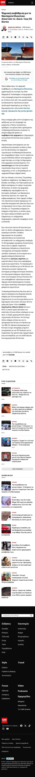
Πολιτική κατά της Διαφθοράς (11, 747)
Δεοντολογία (16, 739)
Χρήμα (20, 633)
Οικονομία (23, 623)
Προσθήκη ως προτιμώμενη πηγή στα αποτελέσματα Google (19, 79)
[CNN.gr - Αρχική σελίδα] (4, 720)
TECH (3, 9)
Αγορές (21, 640)
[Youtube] (7, 729)
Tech (4, 644)
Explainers (6, 698)
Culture (4, 667)
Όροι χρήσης (6, 739)
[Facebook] (21, 726)
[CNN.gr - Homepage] (3, 3)
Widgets (21, 701)
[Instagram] (3, 729)
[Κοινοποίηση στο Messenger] (15, 37)
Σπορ (4, 640)
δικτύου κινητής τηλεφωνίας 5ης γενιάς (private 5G (16, 111)
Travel (21, 662)
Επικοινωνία (27, 747)
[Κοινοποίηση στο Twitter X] (11, 37)
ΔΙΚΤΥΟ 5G (5, 369)
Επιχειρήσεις (23, 636)
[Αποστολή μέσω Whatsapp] (23, 37)
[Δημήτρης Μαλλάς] (4, 28)
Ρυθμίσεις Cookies (7, 743)
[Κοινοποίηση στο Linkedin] (27, 37)
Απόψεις (5, 695)
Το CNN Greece (24, 709)
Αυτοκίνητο (6, 675)
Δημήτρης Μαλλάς (14, 27)
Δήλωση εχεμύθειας (22, 743)
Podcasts (23, 691)
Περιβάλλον (7, 648)
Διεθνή (21, 644)
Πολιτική (5, 636)
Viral (3, 652)
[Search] (31, 615)
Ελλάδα (5, 629)
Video (21, 685)
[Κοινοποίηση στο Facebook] (7, 37)
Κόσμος (5, 633)
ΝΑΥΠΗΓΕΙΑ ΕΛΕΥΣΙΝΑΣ (17, 366)
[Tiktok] (29, 726)
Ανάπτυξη (22, 629)
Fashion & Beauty (8, 671)
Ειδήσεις (11, 3)
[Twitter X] (25, 726)
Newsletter (22, 705)
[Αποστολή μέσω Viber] (19, 37)
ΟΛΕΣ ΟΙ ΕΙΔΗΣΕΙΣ (17, 469)
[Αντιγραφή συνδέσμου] (31, 37)
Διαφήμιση (5, 751)
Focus (5, 685)
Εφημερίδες (24, 696)
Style (4, 662)
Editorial (5, 691)
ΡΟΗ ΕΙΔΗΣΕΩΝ (8, 381)
